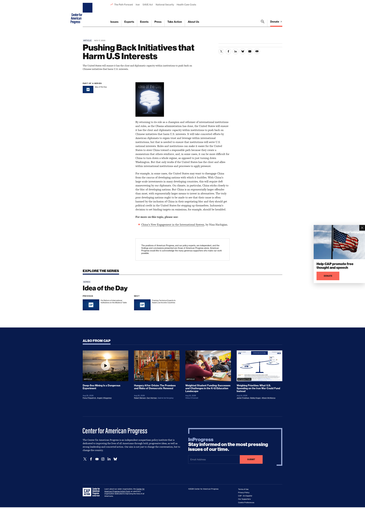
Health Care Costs (186, 4)
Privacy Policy (243, 492)
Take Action (174, 21)
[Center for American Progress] (88, 13)
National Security (165, 4)
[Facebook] (91, 459)
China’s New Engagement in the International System (172, 225)
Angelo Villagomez (104, 398)
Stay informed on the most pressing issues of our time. (228, 444)
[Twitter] (85, 459)
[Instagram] (103, 459)
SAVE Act (148, 4)
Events (144, 21)
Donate (275, 21)
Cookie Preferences (246, 502)
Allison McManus (268, 398)
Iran (138, 4)
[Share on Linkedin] (235, 51)
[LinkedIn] (109, 459)
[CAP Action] (92, 492)
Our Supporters (244, 499)
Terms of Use (243, 489)
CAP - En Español (245, 496)
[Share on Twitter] (221, 51)
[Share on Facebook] (228, 51)
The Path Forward (123, 4)
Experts (129, 21)
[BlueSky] (115, 459)
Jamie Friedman (243, 398)
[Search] (262, 23)
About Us (193, 21)
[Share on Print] (257, 51)
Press (158, 21)
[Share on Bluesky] (243, 51)
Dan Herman (152, 398)
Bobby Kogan (255, 398)
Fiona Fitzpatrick (89, 398)
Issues (114, 21)
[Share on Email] (250, 51)
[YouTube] (97, 459)
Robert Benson (140, 398)
